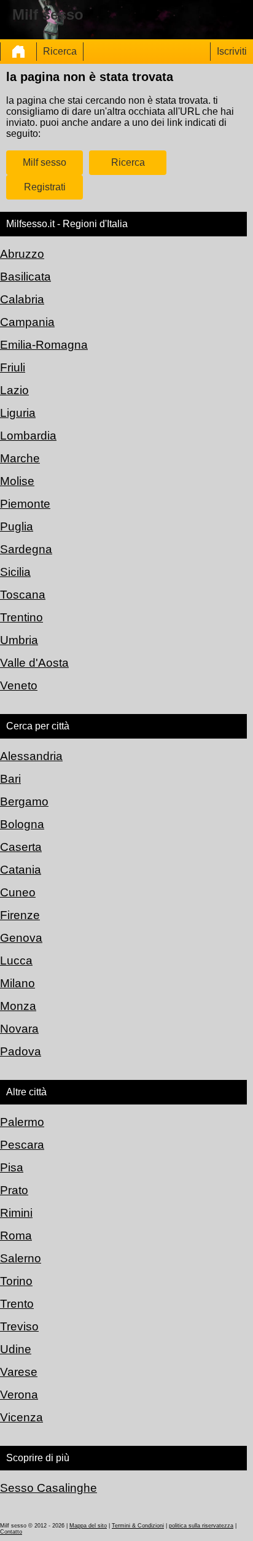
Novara (19, 1028)
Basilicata (25, 276)
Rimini (16, 1212)
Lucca (16, 960)
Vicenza (21, 1417)
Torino (16, 1281)
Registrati (45, 187)
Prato (14, 1190)
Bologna (22, 824)
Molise (17, 481)
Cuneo (18, 892)
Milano (17, 983)
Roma (16, 1235)
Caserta (21, 846)
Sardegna (26, 549)
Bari (10, 778)
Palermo (22, 1122)
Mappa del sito (88, 1526)
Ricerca (60, 51)
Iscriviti (232, 51)
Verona (19, 1394)
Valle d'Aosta (34, 662)
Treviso (19, 1326)
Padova (20, 1051)
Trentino (21, 617)
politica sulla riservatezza (201, 1526)
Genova (21, 937)
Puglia (16, 526)
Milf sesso (44, 162)
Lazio (14, 390)
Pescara (22, 1144)
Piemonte (25, 503)
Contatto (11, 1532)
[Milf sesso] (18, 51)
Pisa (11, 1167)
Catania (20, 869)
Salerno (20, 1258)
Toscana (22, 594)
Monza (18, 1006)
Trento (17, 1303)
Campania (27, 322)
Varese (18, 1371)
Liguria (18, 412)
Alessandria (31, 756)
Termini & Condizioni (138, 1526)
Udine (15, 1349)
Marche (20, 458)
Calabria (22, 299)
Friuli (12, 367)
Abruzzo (22, 253)
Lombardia (28, 435)
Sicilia (15, 571)
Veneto (18, 685)
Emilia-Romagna (44, 344)
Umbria (19, 640)
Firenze (20, 915)
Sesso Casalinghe (48, 1487)
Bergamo (24, 801)
